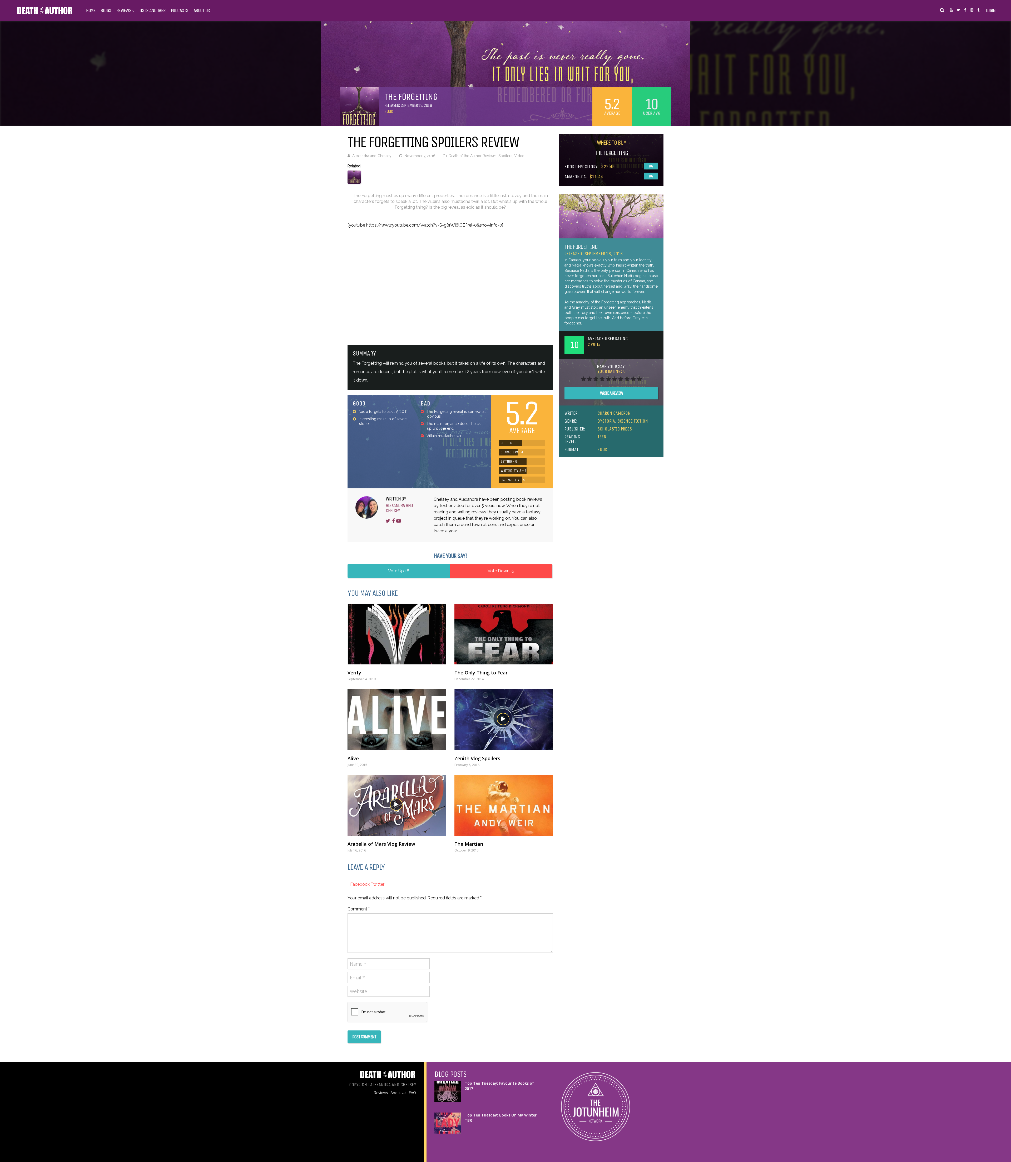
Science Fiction (632, 421)
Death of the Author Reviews (473, 156)
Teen (601, 437)
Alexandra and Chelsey (371, 156)
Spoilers (505, 156)
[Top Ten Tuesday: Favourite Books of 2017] (447, 1091)
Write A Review (611, 393)
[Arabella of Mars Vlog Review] (397, 805)
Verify (354, 672)
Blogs (106, 10)
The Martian (468, 844)
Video (519, 156)
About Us (202, 10)
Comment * (359, 908)
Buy (651, 166)
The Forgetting (580, 247)
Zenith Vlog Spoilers (477, 758)
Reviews (123, 10)
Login (990, 10)
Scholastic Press (614, 429)
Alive (353, 758)
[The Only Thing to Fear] (503, 634)
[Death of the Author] (44, 14)
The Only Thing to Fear (481, 672)
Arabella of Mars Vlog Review (381, 844)
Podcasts (179, 10)
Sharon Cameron (614, 413)
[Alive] (397, 719)
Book (388, 111)
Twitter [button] (377, 884)
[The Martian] (503, 805)
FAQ (412, 1093)
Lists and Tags (153, 10)
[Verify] (397, 634)
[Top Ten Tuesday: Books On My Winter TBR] (447, 1123)
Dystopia (606, 421)
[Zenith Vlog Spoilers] (503, 719)
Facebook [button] (360, 884)
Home (90, 10)
